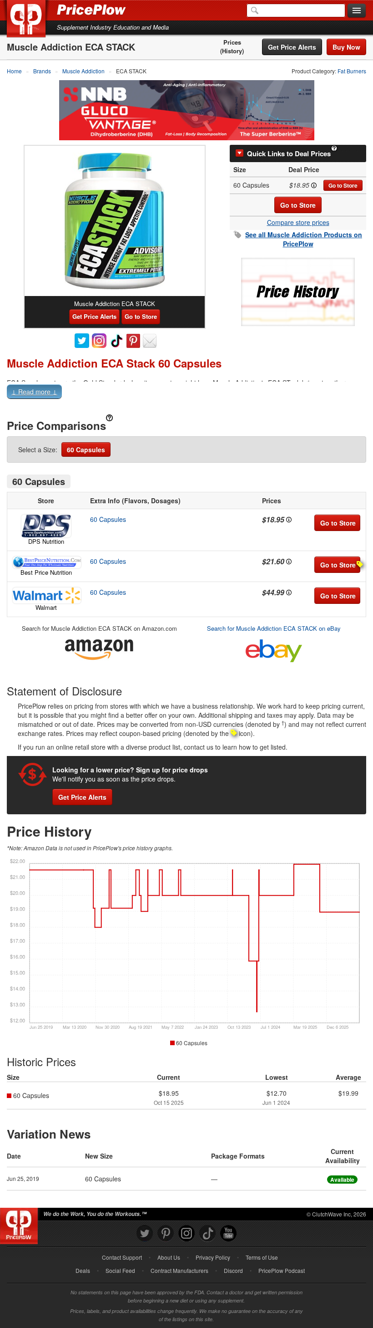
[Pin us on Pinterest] (165, 1233)
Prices (232, 42)
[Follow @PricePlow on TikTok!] (207, 1233)
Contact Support (122, 1257)
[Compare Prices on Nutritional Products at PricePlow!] (20, 1224)
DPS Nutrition (46, 541)
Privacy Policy (213, 1257)
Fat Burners (352, 71)
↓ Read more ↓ (34, 391)
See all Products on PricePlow (303, 239)
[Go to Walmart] (46, 595)
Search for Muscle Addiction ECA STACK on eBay (274, 628)
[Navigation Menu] (356, 11)
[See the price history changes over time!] (298, 291)
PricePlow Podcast (281, 1270)
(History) (232, 51)
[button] (186, 393)
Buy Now (346, 46)
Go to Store (343, 185)
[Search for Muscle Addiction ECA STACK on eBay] (274, 648)
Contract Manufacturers (179, 1270)
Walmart (46, 607)
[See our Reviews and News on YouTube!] (228, 1233)
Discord (233, 1270)
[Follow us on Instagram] (186, 1233)
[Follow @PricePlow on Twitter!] (144, 1233)
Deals (83, 1270)
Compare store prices (298, 222)
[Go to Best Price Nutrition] (46, 562)
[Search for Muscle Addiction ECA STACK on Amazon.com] (99, 648)
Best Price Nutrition (46, 572)
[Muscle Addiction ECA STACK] (114, 220)
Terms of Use (262, 1257)
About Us (168, 1257)
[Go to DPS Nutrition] (46, 526)
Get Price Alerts (292, 46)
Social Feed (120, 1270)
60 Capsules (86, 449)
